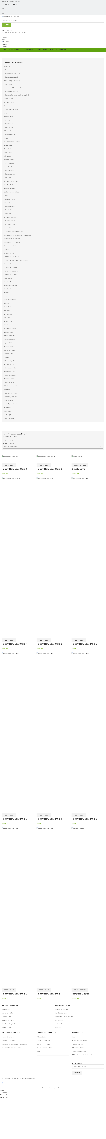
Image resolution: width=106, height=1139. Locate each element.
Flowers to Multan (10, 274)
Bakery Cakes (8, 98)
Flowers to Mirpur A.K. (11, 271)
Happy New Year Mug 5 (14, 818)
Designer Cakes (9, 102)
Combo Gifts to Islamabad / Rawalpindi (17, 235)
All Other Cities (9, 253)
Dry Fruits (7, 303)
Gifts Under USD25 (10, 328)
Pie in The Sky (8, 167)
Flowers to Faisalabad (11, 256)
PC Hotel (7, 120)
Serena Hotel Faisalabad (12, 88)
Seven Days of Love (10, 397)
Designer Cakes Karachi (12, 142)
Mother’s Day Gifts (8, 1027)
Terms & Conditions (43, 1040)
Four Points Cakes (10, 185)
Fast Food (7, 289)
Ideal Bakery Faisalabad (12, 80)
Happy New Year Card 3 (49, 469)
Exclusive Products (10, 246)
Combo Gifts (8, 228)
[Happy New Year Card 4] (18, 555)
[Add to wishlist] (9, 460)
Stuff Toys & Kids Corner (12, 404)
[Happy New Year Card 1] (10, 456)
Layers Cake (8, 84)
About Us (40, 1051)
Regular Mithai (8, 343)
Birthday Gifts (8, 353)
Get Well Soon (9, 364)
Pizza (5, 296)
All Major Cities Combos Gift (13, 231)
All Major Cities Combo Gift (11, 1048)
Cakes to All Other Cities (12, 73)
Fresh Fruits (8, 307)
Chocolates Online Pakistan (64, 1016)
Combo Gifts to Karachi (12, 239)
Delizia (6, 138)
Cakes (6, 70)
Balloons (7, 66)
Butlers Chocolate (10, 217)
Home (5, 434)
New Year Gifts (9, 379)
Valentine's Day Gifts (11, 386)
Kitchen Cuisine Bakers (11, 109)
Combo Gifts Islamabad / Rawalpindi (14, 1044)
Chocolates (7, 213)
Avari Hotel (7, 177)
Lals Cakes (7, 156)
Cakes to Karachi (9, 134)
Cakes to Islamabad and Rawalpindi (16, 95)
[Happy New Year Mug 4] (53, 730)
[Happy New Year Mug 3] (88, 730)
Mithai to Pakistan (61, 1013)
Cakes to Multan (9, 206)
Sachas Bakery (9, 170)
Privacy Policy (41, 1037)
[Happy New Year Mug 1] (53, 905)
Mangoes (7, 310)
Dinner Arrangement (10, 285)
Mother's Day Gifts (10, 375)
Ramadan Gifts (9, 382)
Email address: (77, 1063)
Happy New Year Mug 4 (49, 818)
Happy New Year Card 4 (15, 644)
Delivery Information (44, 1044)
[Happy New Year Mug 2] (18, 905)
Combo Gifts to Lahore (12, 242)
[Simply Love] (77, 456)
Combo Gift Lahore (8, 1040)
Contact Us (88, 1055)
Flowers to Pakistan (62, 1009)
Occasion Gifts (9, 346)
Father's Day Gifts (10, 361)
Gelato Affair (8, 145)
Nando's (6, 292)
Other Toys (7, 411)
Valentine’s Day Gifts (9, 1024)
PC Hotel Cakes (9, 163)
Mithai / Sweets (9, 335)
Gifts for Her (8, 321)
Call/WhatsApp (7, 30)
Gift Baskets (8, 314)
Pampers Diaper (80, 993)
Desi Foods (7, 282)
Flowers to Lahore (10, 267)
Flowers (6, 249)
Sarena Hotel (8, 127)
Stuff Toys (7, 414)
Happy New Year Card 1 (14, 469)
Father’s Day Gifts (8, 1020)
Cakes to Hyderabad (11, 91)
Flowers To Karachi (10, 264)
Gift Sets (7, 318)
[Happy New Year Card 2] (53, 555)
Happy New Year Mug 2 (14, 993)
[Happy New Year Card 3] (46, 456)
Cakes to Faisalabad (11, 77)
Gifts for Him (8, 325)
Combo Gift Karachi (8, 1037)
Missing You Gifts (9, 371)
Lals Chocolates (9, 221)
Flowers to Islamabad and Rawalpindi (17, 260)
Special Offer (8, 400)
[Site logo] (10, 16)
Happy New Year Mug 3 (84, 818)
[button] (9, 465)
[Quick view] (4, 460)
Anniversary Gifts (9, 350)
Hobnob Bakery (9, 149)
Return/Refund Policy (44, 1048)
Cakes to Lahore (9, 174)
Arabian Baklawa (9, 339)
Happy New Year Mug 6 (84, 644)
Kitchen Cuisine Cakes (11, 192)
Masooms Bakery (10, 199)
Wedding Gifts (8, 389)
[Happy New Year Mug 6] (88, 555)
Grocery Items (8, 332)
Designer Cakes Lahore (11, 181)
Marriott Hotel (8, 116)
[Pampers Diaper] (88, 905)
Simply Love (78, 469)
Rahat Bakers (8, 124)
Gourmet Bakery (9, 188)
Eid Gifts (7, 357)
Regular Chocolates (10, 224)
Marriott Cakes (9, 160)
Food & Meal (8, 278)
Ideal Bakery (8, 152)
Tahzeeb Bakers (9, 131)
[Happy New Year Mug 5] (18, 730)
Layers (6, 113)
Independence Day (10, 368)
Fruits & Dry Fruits (10, 300)
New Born (7, 407)
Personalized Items (10, 393)
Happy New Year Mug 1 (49, 993)
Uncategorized (9, 418)
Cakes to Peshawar (10, 210)
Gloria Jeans (8, 106)
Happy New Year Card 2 (49, 644)
